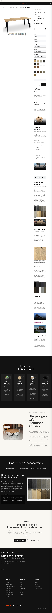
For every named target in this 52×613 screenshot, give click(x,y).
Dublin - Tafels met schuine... (13, 7)
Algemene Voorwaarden (10, 586)
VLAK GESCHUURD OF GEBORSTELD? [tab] (39, 468)
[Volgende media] (29, 23)
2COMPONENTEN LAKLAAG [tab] (10, 468)
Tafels (21, 584)
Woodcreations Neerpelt (38, 322)
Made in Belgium (9, 584)
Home (21, 582)
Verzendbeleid (8, 590)
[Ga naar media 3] (16, 34)
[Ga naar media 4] (19, 34)
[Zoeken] (4, 4)
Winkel (4, 7)
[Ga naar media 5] (22, 34)
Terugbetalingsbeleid (9, 594)
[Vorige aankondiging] (3, 2)
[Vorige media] (5, 23)
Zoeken (7, 596)
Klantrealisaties (37, 586)
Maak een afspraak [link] (19, 540)
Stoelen (21, 586)
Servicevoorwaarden (9, 592)
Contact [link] (33, 540)
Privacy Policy (8, 588)
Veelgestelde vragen (38, 588)
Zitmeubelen (22, 588)
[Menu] (2, 4)
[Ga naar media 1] (9, 34)
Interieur (21, 592)
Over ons (7, 582)
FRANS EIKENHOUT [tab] (24, 468)
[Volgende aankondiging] (48, 2)
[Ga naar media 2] (12, 34)
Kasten (21, 590)
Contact (36, 582)
